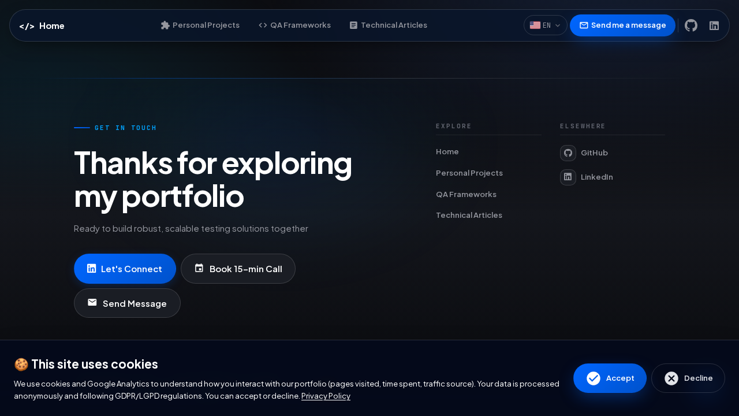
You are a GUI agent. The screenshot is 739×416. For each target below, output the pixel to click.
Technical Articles (469, 215)
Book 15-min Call (238, 268)
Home (447, 151)
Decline (688, 378)
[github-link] (691, 25)
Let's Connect (131, 268)
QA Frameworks (466, 193)
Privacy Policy (325, 395)
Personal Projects (469, 172)
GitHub (594, 152)
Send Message (127, 302)
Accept (610, 378)
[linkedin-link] (714, 25)
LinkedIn (597, 176)
